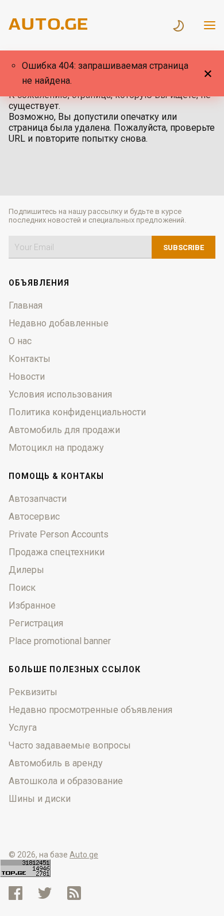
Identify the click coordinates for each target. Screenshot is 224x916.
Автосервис (34, 516)
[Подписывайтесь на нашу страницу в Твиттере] (45, 893)
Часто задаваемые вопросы (70, 745)
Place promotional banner (60, 641)
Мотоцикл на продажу (56, 447)
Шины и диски (40, 798)
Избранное (32, 605)
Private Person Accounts (59, 534)
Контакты (30, 358)
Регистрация (36, 623)
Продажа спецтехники (57, 552)
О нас (20, 341)
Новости (27, 376)
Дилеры (26, 569)
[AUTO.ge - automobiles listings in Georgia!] (49, 26)
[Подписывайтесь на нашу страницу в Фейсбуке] (15, 893)
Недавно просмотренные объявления (90, 709)
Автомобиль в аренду (56, 763)
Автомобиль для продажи (64, 429)
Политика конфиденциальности (77, 412)
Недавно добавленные (59, 323)
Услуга (23, 727)
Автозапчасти (38, 498)
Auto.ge (83, 854)
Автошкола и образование (66, 780)
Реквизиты (33, 692)
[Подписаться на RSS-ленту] (76, 893)
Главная (26, 305)
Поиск (22, 587)
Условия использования (60, 394)
